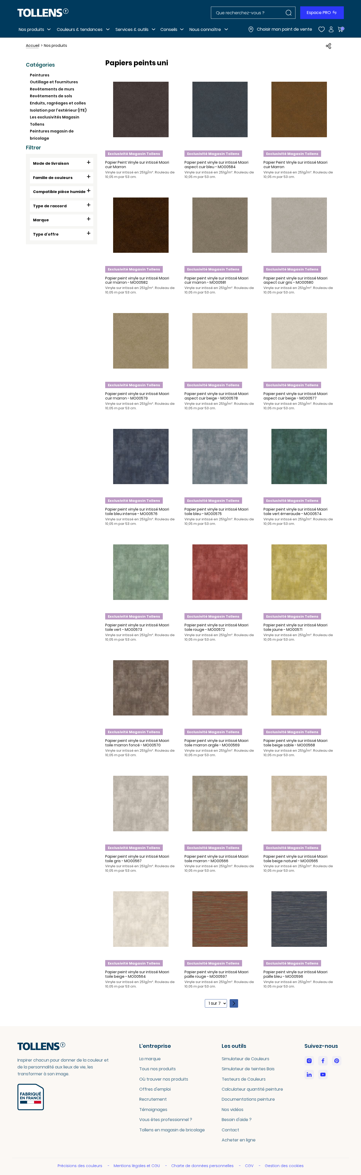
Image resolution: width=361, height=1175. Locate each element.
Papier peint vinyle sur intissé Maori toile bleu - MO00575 (216, 511)
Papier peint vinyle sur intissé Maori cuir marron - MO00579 (137, 396)
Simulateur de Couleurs (245, 1059)
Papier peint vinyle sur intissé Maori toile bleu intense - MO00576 (137, 511)
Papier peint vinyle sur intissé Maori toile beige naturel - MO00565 (295, 859)
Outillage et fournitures (54, 82)
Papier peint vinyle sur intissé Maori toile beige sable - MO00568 (295, 743)
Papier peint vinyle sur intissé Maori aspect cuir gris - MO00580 (295, 280)
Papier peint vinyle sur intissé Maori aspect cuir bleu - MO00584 (216, 164)
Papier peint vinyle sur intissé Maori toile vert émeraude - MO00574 (295, 511)
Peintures (39, 75)
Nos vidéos (232, 1110)
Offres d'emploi (155, 1089)
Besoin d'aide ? (237, 1120)
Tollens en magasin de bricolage (172, 1130)
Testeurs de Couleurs (244, 1079)
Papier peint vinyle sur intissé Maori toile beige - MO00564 (137, 974)
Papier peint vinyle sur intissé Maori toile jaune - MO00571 (295, 627)
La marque (150, 1059)
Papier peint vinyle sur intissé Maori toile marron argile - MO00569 (216, 743)
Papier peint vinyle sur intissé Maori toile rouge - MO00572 (216, 627)
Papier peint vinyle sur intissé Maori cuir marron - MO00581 (216, 280)
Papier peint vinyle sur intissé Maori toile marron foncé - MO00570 (137, 743)
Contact (230, 1130)
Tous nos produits (157, 1069)
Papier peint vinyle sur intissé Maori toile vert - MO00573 (137, 627)
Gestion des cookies (284, 1165)
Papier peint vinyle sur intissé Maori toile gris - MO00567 (137, 859)
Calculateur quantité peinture (252, 1089)
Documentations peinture (248, 1099)
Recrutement (153, 1099)
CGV (249, 1165)
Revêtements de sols (51, 96)
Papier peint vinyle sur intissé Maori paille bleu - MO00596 (295, 974)
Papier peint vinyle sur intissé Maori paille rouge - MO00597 (216, 974)
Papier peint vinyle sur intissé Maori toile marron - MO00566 (216, 859)
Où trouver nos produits (163, 1079)
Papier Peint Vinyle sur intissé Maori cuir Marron (137, 164)
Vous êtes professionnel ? (165, 1120)
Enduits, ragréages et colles (58, 103)
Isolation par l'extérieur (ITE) (58, 110)
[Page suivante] (234, 1003)
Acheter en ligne (239, 1140)
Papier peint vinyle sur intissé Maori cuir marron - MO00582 (137, 280)
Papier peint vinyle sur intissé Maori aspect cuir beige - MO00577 (295, 396)
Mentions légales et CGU (137, 1165)
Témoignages (153, 1110)
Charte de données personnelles (203, 1165)
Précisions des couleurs (80, 1165)
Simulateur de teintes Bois (248, 1069)
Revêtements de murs (52, 89)
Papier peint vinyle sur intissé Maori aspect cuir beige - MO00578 (216, 396)
